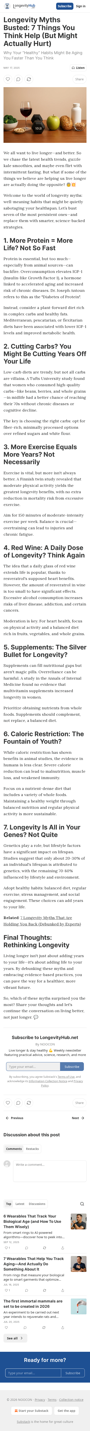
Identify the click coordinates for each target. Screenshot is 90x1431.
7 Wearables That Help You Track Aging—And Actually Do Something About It (33, 1263)
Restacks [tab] (32, 1149)
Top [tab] (8, 1204)
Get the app (66, 1411)
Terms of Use (66, 1077)
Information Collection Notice (48, 1081)
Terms (52, 1400)
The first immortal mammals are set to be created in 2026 (32, 1304)
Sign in (81, 6)
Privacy (40, 1400)
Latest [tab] (20, 1204)
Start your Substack (33, 1411)
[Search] (82, 1203)
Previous (17, 1118)
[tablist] (22, 1148)
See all (12, 1338)
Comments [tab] (14, 1149)
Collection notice (71, 1400)
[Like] (7, 79)
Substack (23, 1422)
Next (75, 1118)
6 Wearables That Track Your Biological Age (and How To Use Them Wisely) (32, 1221)
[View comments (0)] (18, 79)
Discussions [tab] (37, 1204)
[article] (45, 1232)
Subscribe (65, 6)
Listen (80, 68)
